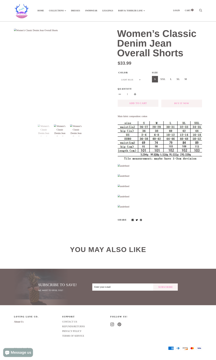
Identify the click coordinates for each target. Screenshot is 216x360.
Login (176, 10)
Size (155, 73)
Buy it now (181, 103)
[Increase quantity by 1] (135, 94)
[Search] (200, 10)
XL (178, 79)
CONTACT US (69, 321)
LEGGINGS (107, 11)
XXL (162, 79)
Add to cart (138, 103)
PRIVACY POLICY (72, 331)
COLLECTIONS (56, 11)
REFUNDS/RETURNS (73, 326)
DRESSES (75, 11)
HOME (40, 11)
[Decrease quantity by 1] (120, 94)
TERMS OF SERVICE (73, 336)
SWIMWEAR (91, 11)
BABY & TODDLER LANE (130, 11)
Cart (189, 10)
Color (123, 73)
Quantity (125, 89)
